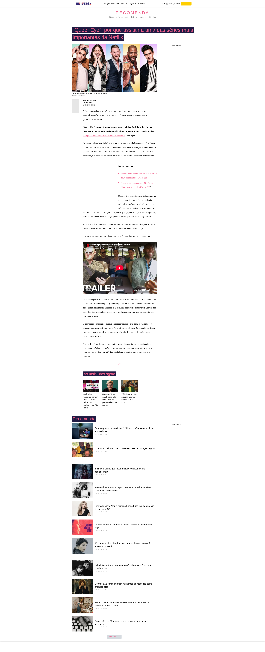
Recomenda (132, 12)
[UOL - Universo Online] (93, 4)
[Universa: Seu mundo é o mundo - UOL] (83, 4)
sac (164, 4)
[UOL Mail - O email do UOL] (169, 4)
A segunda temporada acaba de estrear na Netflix (104, 135)
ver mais (113, 636)
